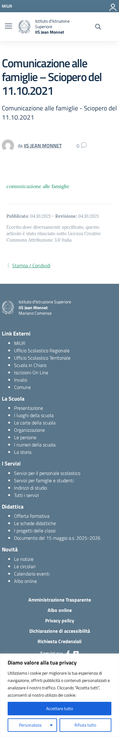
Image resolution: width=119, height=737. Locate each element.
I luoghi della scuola (34, 415)
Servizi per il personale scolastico (47, 473)
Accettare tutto (59, 708)
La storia (22, 452)
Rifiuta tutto (85, 725)
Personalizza (30, 725)
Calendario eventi (31, 573)
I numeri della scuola (35, 444)
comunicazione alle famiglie (38, 186)
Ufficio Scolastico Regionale (42, 350)
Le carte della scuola (35, 422)
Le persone (25, 437)
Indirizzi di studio (30, 487)
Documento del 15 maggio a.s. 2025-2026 (57, 538)
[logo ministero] (24, 27)
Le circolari (24, 566)
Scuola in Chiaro (30, 365)
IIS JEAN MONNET (43, 145)
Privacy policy (59, 620)
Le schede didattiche (35, 523)
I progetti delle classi (35, 530)
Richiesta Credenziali (59, 641)
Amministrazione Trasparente (59, 599)
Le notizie (24, 559)
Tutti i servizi (26, 495)
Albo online (25, 581)
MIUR (19, 343)
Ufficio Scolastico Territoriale (42, 357)
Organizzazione (29, 430)
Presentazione (28, 408)
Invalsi (20, 379)
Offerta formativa (31, 516)
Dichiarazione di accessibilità (59, 631)
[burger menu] (8, 26)
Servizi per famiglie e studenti (44, 480)
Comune (22, 387)
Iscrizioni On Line (31, 372)
